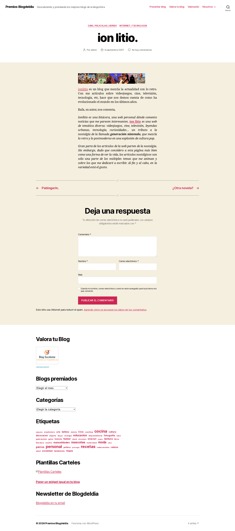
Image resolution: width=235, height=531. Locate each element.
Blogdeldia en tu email (50, 503)
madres (48, 443)
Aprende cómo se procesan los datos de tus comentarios (115, 309)
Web (80, 274)
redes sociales (103, 447)
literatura (40, 443)
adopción (39, 432)
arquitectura (49, 432)
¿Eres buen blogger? (42, 367)
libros (116, 439)
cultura (112, 432)
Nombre (83, 261)
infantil (74, 439)
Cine (80, 431)
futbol (119, 436)
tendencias (59, 451)
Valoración (193, 6)
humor (67, 438)
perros (40, 447)
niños (110, 443)
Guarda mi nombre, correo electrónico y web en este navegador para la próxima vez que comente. (119, 289)
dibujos (60, 436)
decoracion (42, 435)
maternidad (92, 443)
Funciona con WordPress (85, 523)
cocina (100, 431)
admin (94, 50)
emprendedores (95, 436)
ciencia (74, 432)
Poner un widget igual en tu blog (58, 482)
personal (54, 446)
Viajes (69, 450)
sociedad (47, 450)
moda (102, 442)
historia (58, 439)
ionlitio (83, 89)
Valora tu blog (176, 6)
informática (82, 439)
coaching (89, 432)
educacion (80, 435)
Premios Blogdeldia (19, 6)
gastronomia (41, 439)
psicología (75, 447)
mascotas (78, 442)
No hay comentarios (142, 50)
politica (67, 447)
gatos (50, 439)
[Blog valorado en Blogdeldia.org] (47, 355)
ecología (68, 436)
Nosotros (207, 6)
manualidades (61, 442)
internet (92, 439)
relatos (114, 447)
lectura (108, 438)
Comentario (84, 234)
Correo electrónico (129, 261)
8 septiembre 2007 (114, 50)
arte (58, 432)
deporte (52, 436)
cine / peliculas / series (102, 25)
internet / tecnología (133, 25)
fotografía (109, 435)
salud (38, 451)
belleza (65, 432)
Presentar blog (158, 6)
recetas (88, 446)
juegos (100, 439)
